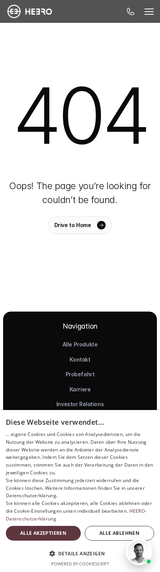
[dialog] (80, 491)
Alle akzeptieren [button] (43, 533)
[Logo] (29, 11)
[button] (80, 553)
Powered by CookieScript (80, 564)
